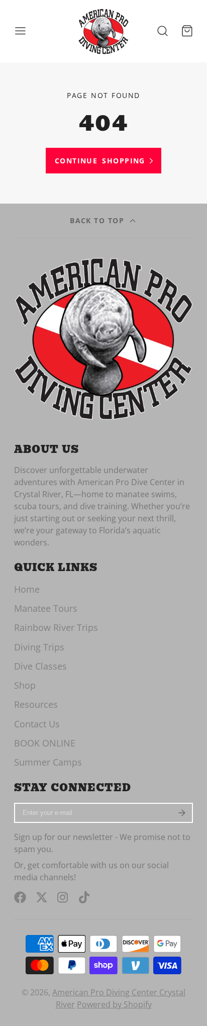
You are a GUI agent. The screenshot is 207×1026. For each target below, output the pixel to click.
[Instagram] (63, 897)
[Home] (103, 31)
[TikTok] (85, 897)
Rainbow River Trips (56, 627)
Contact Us (37, 724)
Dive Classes (40, 666)
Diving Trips (39, 647)
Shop (25, 685)
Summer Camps (48, 762)
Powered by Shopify (114, 1004)
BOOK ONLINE (44, 743)
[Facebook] (20, 897)
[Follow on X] (42, 897)
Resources (36, 704)
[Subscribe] (182, 813)
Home (27, 589)
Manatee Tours (45, 608)
